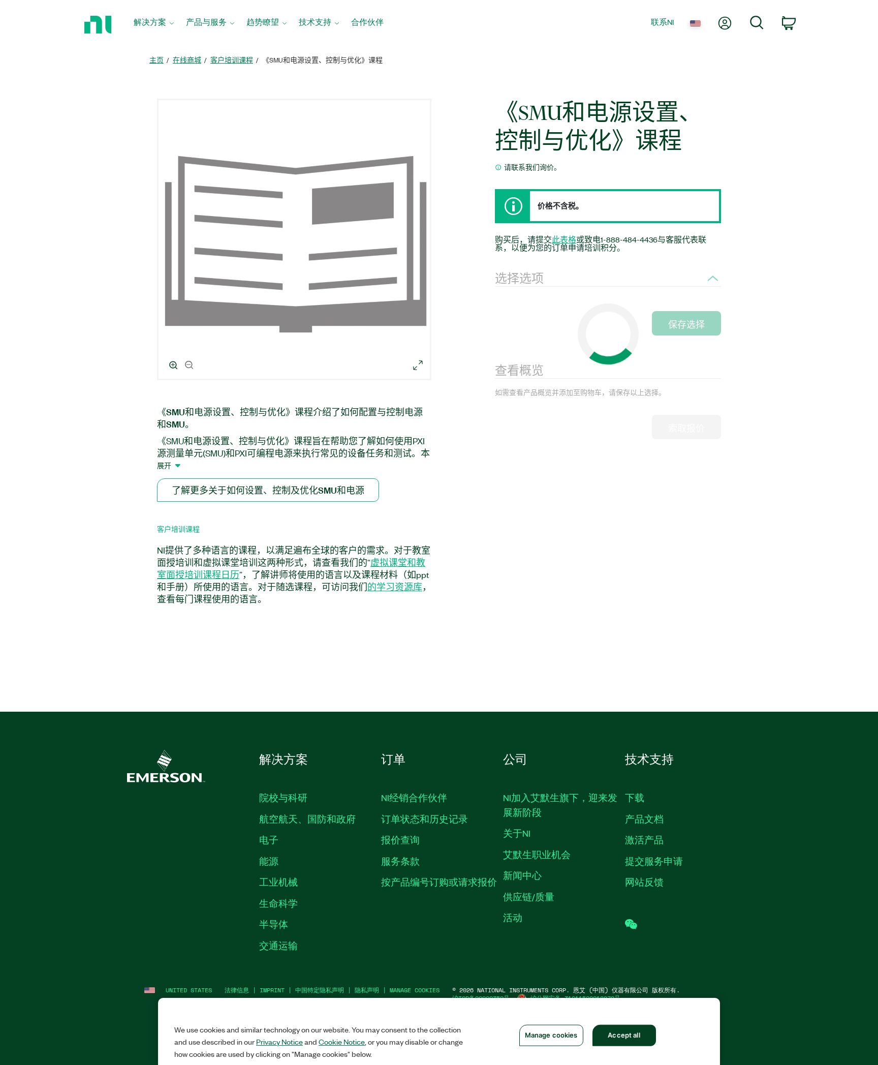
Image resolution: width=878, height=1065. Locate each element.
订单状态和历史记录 (424, 819)
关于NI (516, 833)
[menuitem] (154, 24)
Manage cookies (415, 990)
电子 (268, 839)
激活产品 (644, 839)
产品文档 (644, 819)
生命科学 (278, 903)
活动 (512, 917)
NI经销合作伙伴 (414, 797)
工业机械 (278, 882)
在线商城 (187, 60)
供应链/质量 (528, 896)
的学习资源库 (394, 586)
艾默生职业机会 (537, 854)
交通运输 (278, 945)
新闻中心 (522, 875)
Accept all (624, 1035)
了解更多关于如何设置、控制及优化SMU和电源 (268, 490)
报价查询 (400, 839)
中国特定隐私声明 (319, 990)
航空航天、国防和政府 (307, 819)
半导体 (273, 924)
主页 (156, 60)
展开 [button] (164, 465)
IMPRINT (272, 990)
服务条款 (400, 861)
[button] (296, 241)
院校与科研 (283, 797)
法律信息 (237, 990)
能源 (268, 861)
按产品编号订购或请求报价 (439, 882)
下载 (634, 797)
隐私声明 (367, 990)
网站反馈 (644, 882)
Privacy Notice (279, 1042)
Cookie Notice (342, 1042)
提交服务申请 (654, 861)
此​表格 (564, 239)
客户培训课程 (231, 60)
